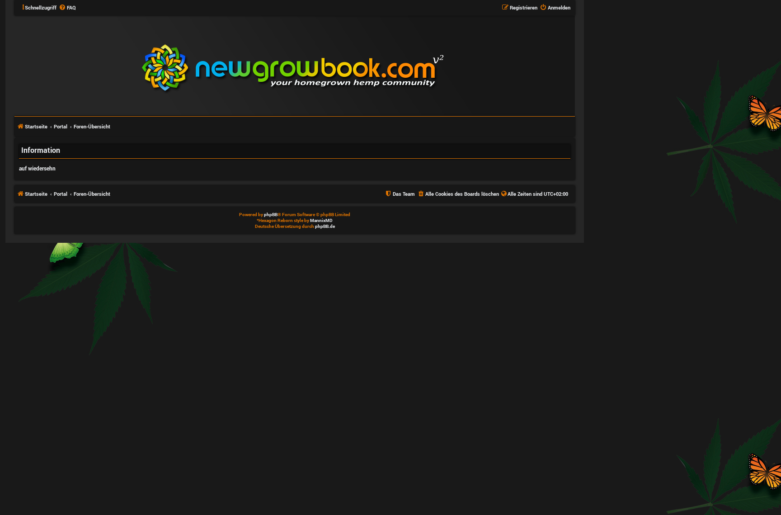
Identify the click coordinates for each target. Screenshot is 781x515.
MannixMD (321, 220)
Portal (60, 126)
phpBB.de (325, 226)
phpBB (271, 214)
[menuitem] (67, 7)
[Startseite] (347, 65)
